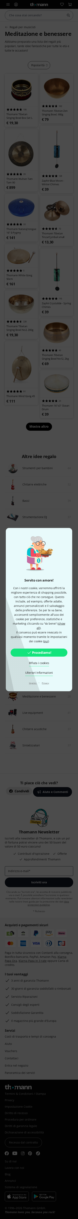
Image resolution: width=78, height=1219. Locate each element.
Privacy (45, 683)
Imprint (33, 683)
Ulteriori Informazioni (39, 673)
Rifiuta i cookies (39, 663)
